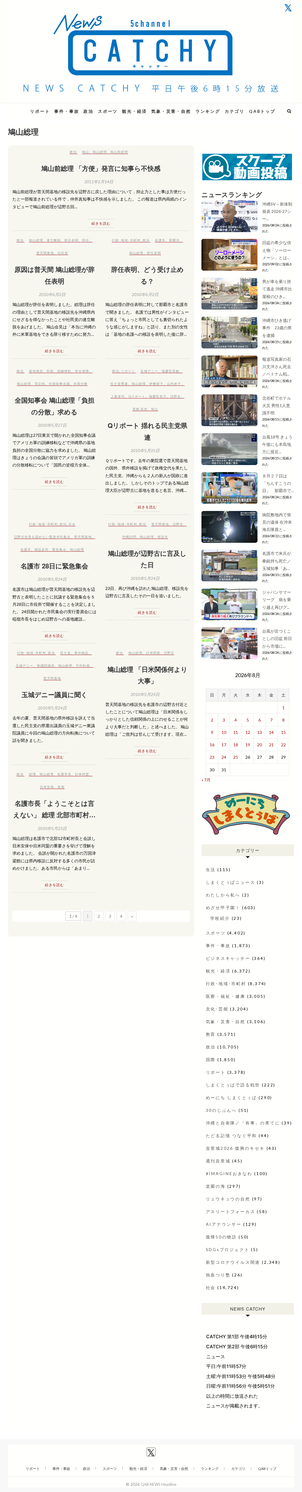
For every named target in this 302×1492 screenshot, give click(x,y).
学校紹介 (220, 918)
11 (235, 732)
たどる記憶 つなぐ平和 (231, 1135)
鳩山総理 (100, 152)
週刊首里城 (218, 1160)
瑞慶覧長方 (158, 396)
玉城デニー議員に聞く (55, 694)
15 (283, 732)
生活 (211, 869)
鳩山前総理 (119, 152)
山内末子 (174, 384)
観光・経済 (134, 111)
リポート (40, 111)
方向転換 (83, 665)
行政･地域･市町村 (126, 240)
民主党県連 (119, 384)
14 (271, 732)
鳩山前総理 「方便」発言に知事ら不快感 (100, 168)
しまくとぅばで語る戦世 (233, 1084)
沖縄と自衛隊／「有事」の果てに (243, 1122)
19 (247, 744)
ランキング (208, 111)
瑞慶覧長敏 (170, 371)
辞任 (85, 240)
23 (212, 757)
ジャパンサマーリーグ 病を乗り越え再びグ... (276, 599)
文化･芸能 (217, 1008)
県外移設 (81, 653)
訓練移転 (64, 371)
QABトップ (262, 111)
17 (223, 744)
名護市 (160, 240)
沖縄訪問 (129, 537)
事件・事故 (66, 111)
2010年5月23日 (52, 828)
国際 (211, 1059)
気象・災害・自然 (171, 111)
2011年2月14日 (98, 181)
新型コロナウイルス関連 (233, 1262)
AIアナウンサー (224, 1224)
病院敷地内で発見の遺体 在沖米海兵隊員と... (277, 522)
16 (212, 744)
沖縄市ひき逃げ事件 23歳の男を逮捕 (277, 328)
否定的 (40, 384)
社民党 (63, 253)
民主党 (65, 653)
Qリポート (136, 396)
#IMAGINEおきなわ (229, 1173)
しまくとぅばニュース (230, 882)
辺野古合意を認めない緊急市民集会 (42, 537)
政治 (88, 111)
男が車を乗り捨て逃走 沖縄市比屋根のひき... (277, 289)
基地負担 (36, 371)
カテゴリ (234, 111)
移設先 (162, 537)
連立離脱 (54, 240)
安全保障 (82, 371)
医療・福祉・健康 (225, 996)
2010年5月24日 (52, 579)
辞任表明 (71, 240)
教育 (211, 1034)
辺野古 (175, 396)
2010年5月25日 (145, 450)
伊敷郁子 (156, 384)
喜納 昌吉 (139, 409)
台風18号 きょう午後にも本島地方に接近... (277, 444)
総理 (32, 774)
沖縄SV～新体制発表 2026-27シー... (277, 211)
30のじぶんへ (221, 1110)
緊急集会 (59, 549)
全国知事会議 (59, 384)
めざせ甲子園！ (223, 907)
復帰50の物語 (221, 1236)
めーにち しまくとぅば (231, 1097)
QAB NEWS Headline (158, 1484)
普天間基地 (45, 253)
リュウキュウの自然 (228, 1198)
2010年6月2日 (52, 294)
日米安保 (47, 787)
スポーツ (108, 111)
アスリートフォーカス (230, 1211)
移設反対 (42, 549)
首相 (61, 787)
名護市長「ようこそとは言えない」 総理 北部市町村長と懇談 (54, 814)
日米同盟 (82, 774)
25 (235, 757)
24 (223, 757)
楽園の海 (216, 1186)
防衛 (50, 371)
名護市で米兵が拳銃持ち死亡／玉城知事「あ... (276, 560)
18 (235, 744)
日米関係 (153, 653)
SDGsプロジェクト (228, 1249)
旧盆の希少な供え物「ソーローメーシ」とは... (276, 250)
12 (247, 732)
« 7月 (206, 779)
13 (259, 732)
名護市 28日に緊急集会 (54, 565)
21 (271, 744)
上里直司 (118, 396)
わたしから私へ (223, 894)
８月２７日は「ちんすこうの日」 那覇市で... (278, 483)
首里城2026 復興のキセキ (235, 1148)
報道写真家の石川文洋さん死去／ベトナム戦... (276, 366)
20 (259, 744)
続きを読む (101, 223)
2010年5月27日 (52, 425)
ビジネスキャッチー (228, 958)
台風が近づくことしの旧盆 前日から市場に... (277, 638)
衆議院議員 (46, 665)
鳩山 (85, 152)
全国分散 (80, 384)
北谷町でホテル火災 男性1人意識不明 (276, 405)
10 (223, 732)
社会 (72, 524)
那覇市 (174, 240)
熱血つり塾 (218, 1274)
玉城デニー (149, 371)
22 (283, 744)
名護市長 (64, 774)
